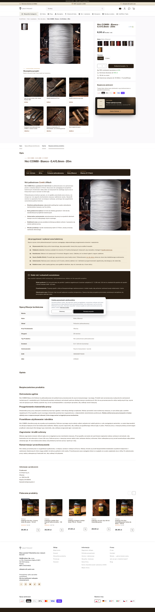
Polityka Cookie (64, 307)
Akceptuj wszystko (88, 311)
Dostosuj (62, 311)
